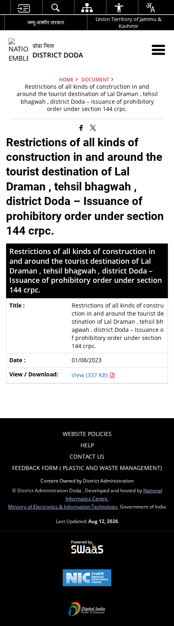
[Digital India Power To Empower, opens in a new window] (87, 610)
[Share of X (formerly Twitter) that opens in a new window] (93, 127)
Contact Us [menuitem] (87, 456)
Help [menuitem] (87, 445)
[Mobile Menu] (158, 50)
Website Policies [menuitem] (87, 434)
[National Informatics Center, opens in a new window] (87, 578)
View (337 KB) (90, 375)
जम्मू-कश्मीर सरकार (45, 22)
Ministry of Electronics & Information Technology (62, 506)
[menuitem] (23, 7)
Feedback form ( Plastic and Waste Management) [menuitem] (87, 468)
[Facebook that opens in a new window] (81, 127)
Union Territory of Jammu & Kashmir (128, 22)
